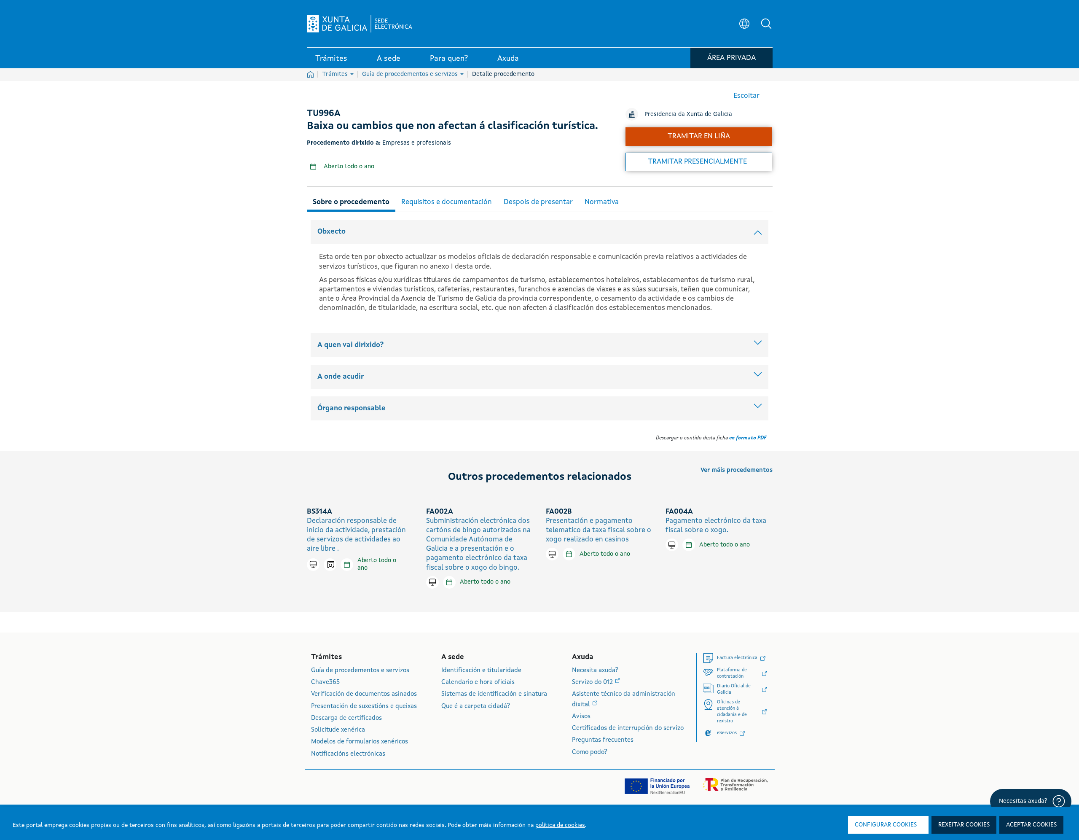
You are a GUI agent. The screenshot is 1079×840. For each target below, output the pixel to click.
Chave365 (325, 682)
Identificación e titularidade (481, 671)
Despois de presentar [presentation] (538, 202)
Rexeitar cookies (964, 825)
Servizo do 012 (593, 682)
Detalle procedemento (503, 74)
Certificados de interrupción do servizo (628, 728)
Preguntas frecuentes (602, 740)
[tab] (351, 201)
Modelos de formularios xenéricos (359, 742)
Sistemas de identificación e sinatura (494, 694)
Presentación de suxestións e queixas (364, 706)
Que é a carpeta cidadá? (475, 706)
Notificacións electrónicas (348, 754)
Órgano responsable (351, 408)
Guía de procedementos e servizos (410, 74)
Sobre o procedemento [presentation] (351, 202)
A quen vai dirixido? (350, 345)
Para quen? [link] (449, 58)
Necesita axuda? (595, 671)
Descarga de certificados (346, 718)
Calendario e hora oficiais (478, 682)
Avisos (581, 716)
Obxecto (331, 231)
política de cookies (560, 825)
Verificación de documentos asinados (364, 694)
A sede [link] (388, 58)
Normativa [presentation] (602, 202)
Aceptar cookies (1031, 825)
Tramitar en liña (699, 136)
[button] (766, 23)
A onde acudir (340, 376)
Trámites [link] (331, 58)
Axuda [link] (508, 58)
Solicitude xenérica (338, 730)
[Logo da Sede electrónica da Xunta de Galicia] (359, 23)
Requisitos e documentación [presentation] (446, 202)
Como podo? (589, 752)
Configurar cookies (886, 825)
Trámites (335, 74)
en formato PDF (747, 438)
